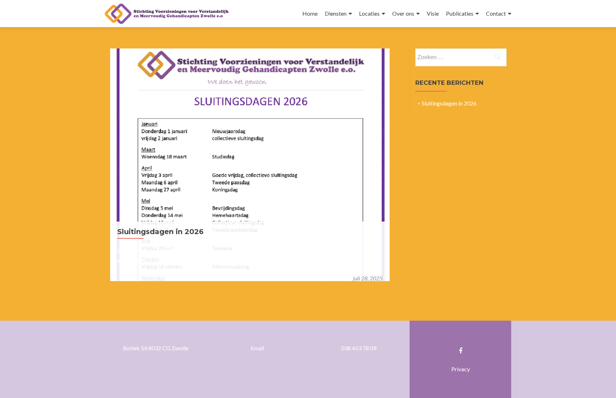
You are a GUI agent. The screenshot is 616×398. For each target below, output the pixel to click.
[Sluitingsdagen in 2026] (250, 164)
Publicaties (459, 13)
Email (257, 348)
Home (310, 13)
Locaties (369, 13)
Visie (433, 13)
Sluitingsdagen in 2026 (160, 231)
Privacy (460, 369)
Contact (496, 13)
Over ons (403, 13)
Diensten (335, 13)
